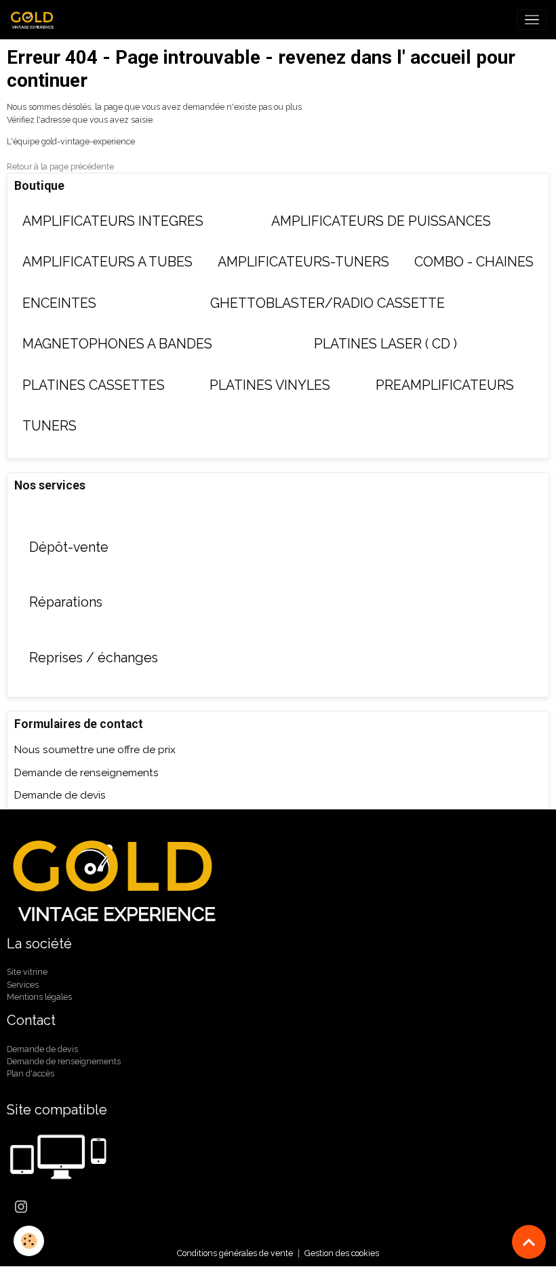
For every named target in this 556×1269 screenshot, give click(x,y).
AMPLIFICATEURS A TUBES (107, 262)
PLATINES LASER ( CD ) (385, 344)
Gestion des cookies (341, 1253)
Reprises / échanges (93, 658)
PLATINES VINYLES (270, 385)
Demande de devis (60, 795)
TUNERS (49, 426)
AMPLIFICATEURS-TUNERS (303, 262)
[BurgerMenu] (532, 19)
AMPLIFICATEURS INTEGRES (112, 221)
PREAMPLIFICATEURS (445, 385)
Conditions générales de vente (235, 1253)
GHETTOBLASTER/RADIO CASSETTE (327, 303)
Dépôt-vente (68, 547)
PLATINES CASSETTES (93, 385)
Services (23, 985)
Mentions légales (39, 997)
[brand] (35, 19)
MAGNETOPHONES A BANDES (117, 344)
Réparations (65, 602)
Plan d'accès (30, 1073)
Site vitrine (27, 972)
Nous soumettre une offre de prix (95, 750)
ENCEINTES (59, 303)
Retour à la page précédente (60, 166)
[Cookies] (29, 1241)
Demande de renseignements (86, 773)
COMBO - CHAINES (474, 262)
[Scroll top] (529, 1242)
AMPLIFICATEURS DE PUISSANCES (381, 221)
